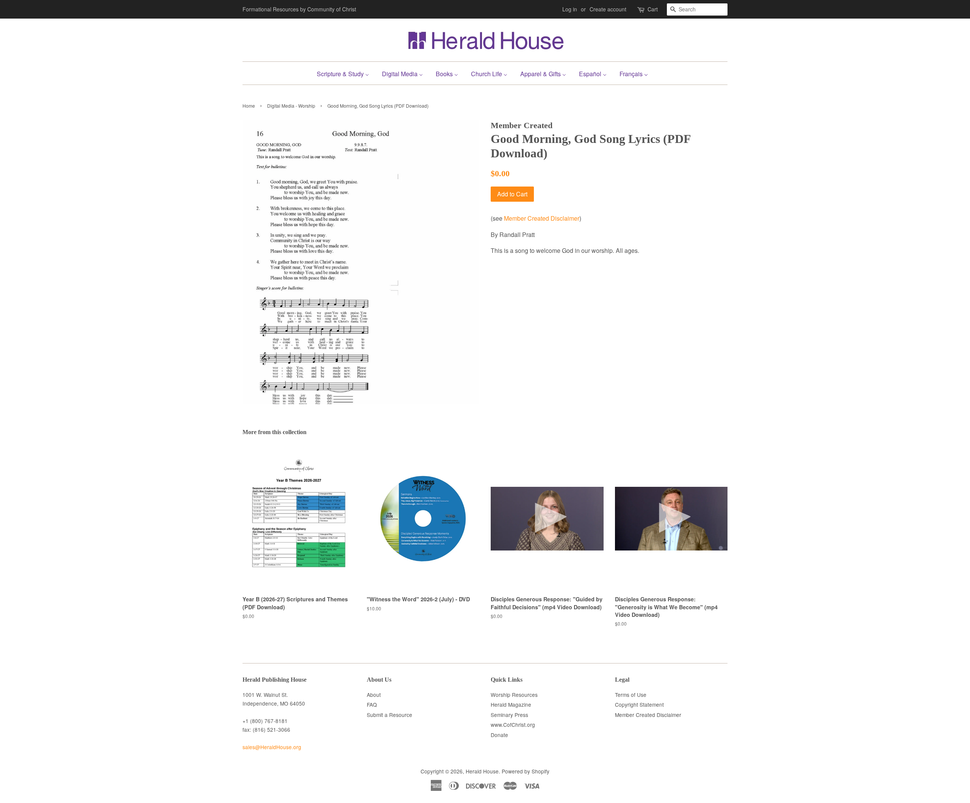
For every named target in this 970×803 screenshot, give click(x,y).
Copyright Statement (639, 704)
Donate (499, 735)
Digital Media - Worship (291, 105)
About (374, 694)
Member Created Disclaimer (541, 218)
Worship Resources (514, 694)
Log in (569, 9)
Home (248, 105)
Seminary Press (509, 714)
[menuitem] (345, 73)
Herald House (482, 771)
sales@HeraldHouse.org (271, 747)
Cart (653, 9)
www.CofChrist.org (513, 724)
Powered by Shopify (525, 771)
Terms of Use (630, 694)
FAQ (372, 704)
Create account (608, 9)
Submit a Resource (389, 714)
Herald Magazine (511, 704)
